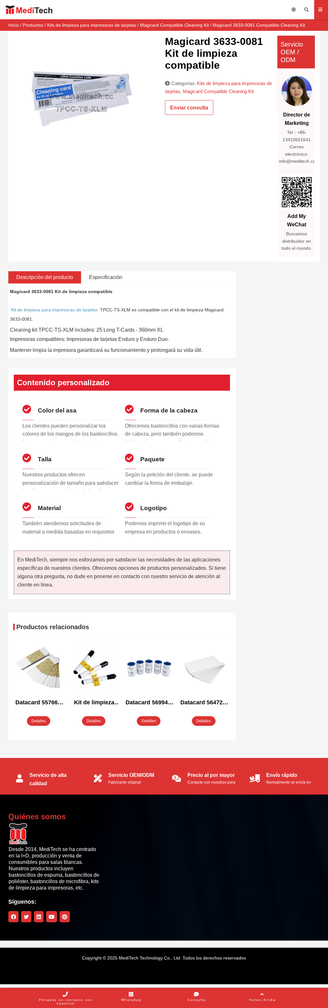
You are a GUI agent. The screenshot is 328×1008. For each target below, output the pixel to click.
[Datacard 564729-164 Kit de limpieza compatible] (204, 668)
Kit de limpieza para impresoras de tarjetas (54, 309)
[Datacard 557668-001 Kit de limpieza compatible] (39, 668)
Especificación (105, 277)
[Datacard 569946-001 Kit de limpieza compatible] (149, 668)
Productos (33, 25)
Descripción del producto (44, 277)
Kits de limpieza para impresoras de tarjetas (91, 25)
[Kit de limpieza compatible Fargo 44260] (94, 668)
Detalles (38, 721)
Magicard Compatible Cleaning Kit (174, 25)
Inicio (13, 25)
